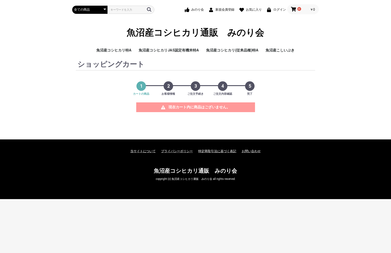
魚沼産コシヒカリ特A (113, 50)
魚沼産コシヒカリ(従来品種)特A (232, 50)
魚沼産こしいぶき (280, 50)
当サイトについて (143, 151)
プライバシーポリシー (177, 151)
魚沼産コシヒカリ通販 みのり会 (195, 33)
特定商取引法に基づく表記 (217, 151)
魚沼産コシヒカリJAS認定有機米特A (169, 50)
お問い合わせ (251, 151)
